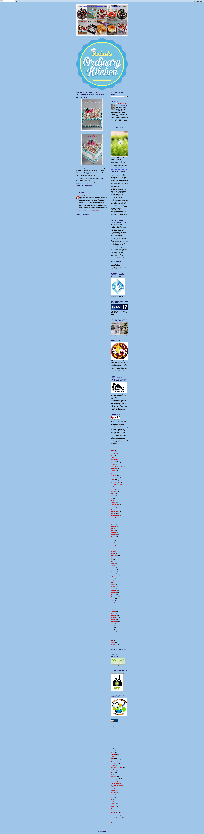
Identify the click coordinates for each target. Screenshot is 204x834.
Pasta (112, 497)
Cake (82, 187)
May (112, 561)
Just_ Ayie (82, 195)
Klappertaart (114, 481)
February (113, 545)
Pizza (112, 500)
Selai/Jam (114, 506)
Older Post (105, 250)
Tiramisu (113, 513)
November (114, 534)
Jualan (113, 479)
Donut (112, 472)
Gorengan (114, 475)
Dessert (113, 470)
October (113, 536)
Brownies (113, 453)
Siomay (113, 508)
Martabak (113, 488)
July (112, 538)
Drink (112, 473)
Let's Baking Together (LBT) (118, 484)
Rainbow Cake (88, 187)
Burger (113, 455)
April (112, 528)
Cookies (113, 464)
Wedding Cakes (115, 515)
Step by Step (114, 511)
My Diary (113, 491)
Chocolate (114, 461)
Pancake (113, 495)
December (114, 526)
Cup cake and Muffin (117, 466)
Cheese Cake (114, 459)
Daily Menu (114, 468)
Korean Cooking (115, 482)
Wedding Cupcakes (116, 517)
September (114, 555)
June (112, 540)
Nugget (113, 493)
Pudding (113, 502)
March (113, 530)
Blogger (123, 744)
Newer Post (79, 250)
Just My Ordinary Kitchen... (102, 6)
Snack (112, 509)
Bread (112, 452)
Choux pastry (115, 463)
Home (92, 250)
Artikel (112, 450)
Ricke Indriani (122, 103)
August (113, 578)
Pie (112, 498)
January (113, 524)
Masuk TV (114, 489)
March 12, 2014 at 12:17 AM (89, 211)
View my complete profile (119, 122)
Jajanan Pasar (115, 477)
